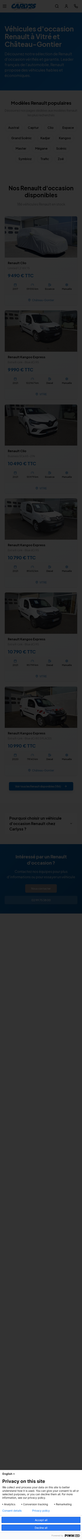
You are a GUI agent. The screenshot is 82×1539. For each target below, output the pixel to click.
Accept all (41, 1520)
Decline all (41, 1527)
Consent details (12, 1510)
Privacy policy (41, 1510)
